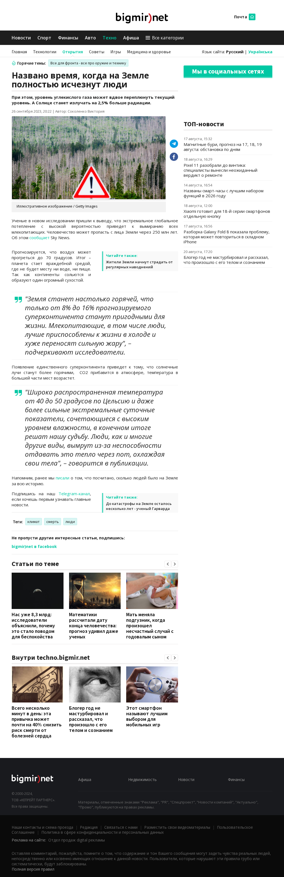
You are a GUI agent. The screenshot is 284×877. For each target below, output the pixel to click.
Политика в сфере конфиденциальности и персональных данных (102, 832)
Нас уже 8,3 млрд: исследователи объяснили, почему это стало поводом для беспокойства (33, 625)
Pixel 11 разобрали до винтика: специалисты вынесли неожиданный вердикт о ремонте (220, 170)
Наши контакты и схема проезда (42, 827)
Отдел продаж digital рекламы (76, 840)
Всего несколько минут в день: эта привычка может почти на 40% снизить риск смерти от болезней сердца (37, 722)
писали (62, 478)
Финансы (68, 38)
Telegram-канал (74, 493)
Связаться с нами (121, 827)
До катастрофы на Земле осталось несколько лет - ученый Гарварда (139, 506)
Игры (115, 51)
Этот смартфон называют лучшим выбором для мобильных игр (147, 716)
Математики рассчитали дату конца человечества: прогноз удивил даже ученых (93, 625)
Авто (90, 38)
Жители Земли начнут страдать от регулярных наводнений (139, 264)
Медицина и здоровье (149, 51)
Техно (109, 38)
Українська (260, 51)
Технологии (44, 51)
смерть (52, 521)
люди (70, 521)
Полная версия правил (33, 869)
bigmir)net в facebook (34, 546)
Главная (19, 51)
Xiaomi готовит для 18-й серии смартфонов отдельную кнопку (227, 213)
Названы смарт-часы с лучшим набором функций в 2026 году (223, 193)
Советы (96, 51)
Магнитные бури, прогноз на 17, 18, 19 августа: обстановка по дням (223, 146)
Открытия (72, 51)
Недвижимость (142, 779)
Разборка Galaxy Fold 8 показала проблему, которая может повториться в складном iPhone (227, 236)
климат (33, 521)
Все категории (168, 38)
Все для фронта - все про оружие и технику (88, 62)
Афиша (131, 38)
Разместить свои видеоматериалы (177, 827)
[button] (167, 564)
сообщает (39, 237)
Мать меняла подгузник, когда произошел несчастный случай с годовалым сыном (150, 625)
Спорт (44, 38)
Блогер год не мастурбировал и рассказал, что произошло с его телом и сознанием (91, 719)
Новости (21, 38)
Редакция (89, 827)
